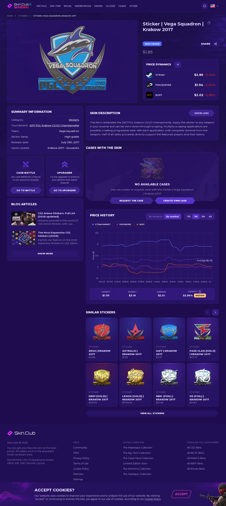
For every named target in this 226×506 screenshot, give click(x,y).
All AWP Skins (195, 463)
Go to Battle (26, 190)
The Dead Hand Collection (138, 458)
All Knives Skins (196, 468)
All (210, 216)
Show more (45, 253)
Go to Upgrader (65, 190)
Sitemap (78, 479)
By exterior (155, 216)
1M (195, 216)
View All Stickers (152, 413)
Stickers (23, 16)
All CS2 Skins (194, 447)
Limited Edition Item (135, 463)
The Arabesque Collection (137, 447)
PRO (76, 452)
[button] (102, 339)
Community (80, 447)
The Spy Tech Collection (137, 452)
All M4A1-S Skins (196, 458)
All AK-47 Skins (195, 452)
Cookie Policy (81, 468)
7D (188, 216)
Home (10, 16)
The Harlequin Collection (137, 474)
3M (203, 216)
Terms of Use (81, 463)
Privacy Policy (81, 458)
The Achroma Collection (137, 468)
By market (172, 216)
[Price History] (177, 64)
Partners (78, 474)
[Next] (215, 312)
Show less (201, 113)
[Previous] (207, 312)
